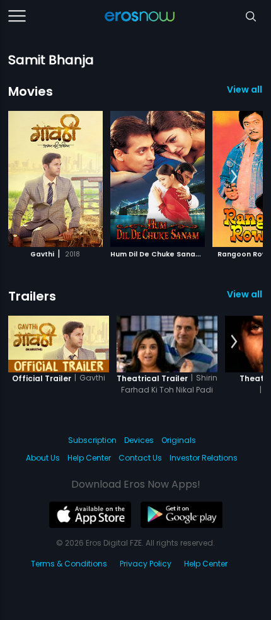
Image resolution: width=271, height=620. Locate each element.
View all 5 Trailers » (245, 294)
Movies (30, 91)
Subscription (92, 440)
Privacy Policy (145, 563)
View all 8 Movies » (245, 89)
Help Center (89, 457)
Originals (178, 440)
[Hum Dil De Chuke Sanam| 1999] (157, 179)
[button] (234, 177)
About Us (43, 457)
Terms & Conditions (69, 563)
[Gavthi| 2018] (55, 179)
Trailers (32, 296)
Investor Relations (204, 457)
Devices (139, 440)
